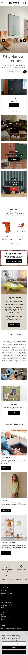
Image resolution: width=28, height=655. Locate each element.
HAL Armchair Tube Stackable (21, 238)
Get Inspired (6, 467)
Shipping (3, 616)
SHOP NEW (14, 131)
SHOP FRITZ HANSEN (14, 71)
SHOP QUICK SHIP (14, 159)
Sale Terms (3, 619)
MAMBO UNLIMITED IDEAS (14, 261)
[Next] (24, 40)
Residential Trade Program (7, 604)
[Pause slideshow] (25, 72)
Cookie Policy (13, 640)
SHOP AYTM (14, 105)
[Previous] (3, 40)
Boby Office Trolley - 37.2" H (7, 240)
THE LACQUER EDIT (14, 324)
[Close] (26, 633)
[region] (14, 40)
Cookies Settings (14, 643)
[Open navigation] (2, 3)
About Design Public (6, 602)
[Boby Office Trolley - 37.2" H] (8, 227)
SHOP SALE (14, 188)
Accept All (14, 652)
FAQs (2, 614)
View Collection (14, 412)
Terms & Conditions (6, 617)
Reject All (14, 647)
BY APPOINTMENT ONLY (6, 593)
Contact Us (4, 621)
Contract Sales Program (7, 605)
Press (2, 607)
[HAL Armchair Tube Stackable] (21, 227)
